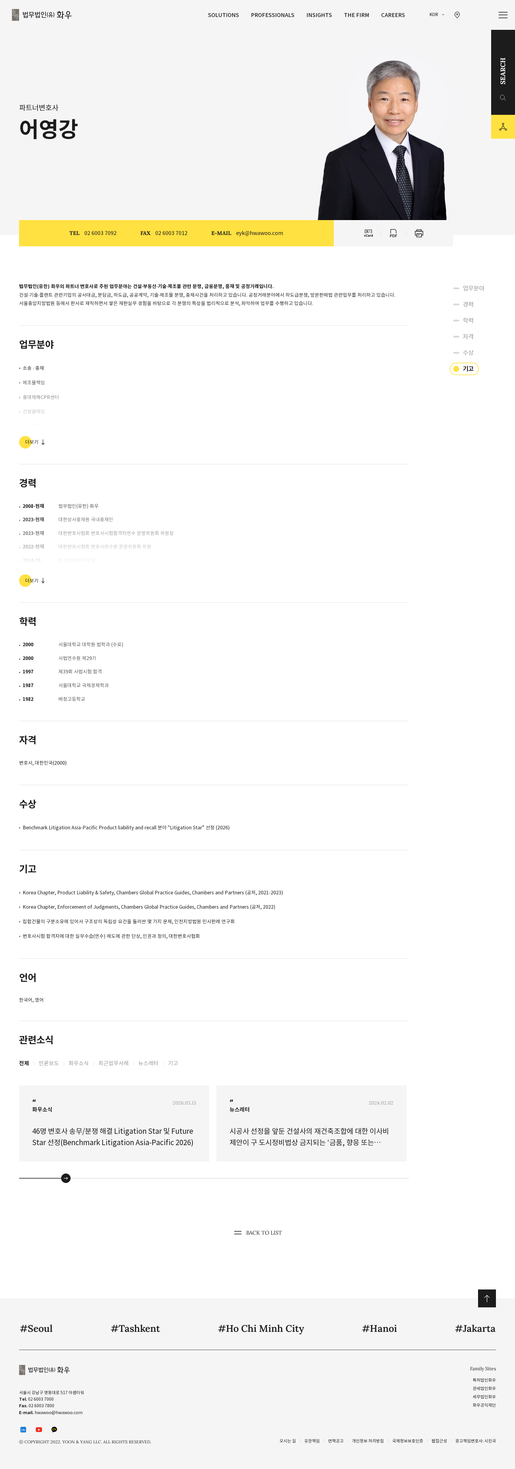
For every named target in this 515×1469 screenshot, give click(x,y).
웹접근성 (439, 1441)
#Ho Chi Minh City (261, 1328)
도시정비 (32, 426)
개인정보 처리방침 (368, 1441)
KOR (433, 14)
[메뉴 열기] (503, 15)
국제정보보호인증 (407, 1441)
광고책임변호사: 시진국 (475, 1441)
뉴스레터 (148, 1063)
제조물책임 (34, 383)
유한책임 (312, 1441)
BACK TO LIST (264, 1232)
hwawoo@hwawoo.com (59, 1412)
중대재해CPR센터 (41, 397)
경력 (468, 304)
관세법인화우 (484, 1388)
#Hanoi (379, 1328)
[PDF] (393, 233)
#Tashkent (135, 1328)
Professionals (272, 15)
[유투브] (39, 1429)
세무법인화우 (484, 1397)
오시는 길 (288, 1441)
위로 (487, 1298)
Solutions (223, 15)
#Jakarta (475, 1328)
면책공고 (336, 1441)
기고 (173, 1063)
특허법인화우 (484, 1380)
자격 (468, 337)
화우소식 (79, 1063)
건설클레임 (34, 412)
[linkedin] (23, 1429)
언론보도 (49, 1063)
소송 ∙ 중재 (33, 368)
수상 (468, 353)
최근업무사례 (113, 1063)
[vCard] (367, 233)
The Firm (356, 15)
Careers (393, 15)
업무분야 (473, 288)
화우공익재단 (484, 1405)
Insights (319, 15)
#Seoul (36, 1328)
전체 (24, 1063)
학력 (468, 320)
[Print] (419, 233)
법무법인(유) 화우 (42, 15)
